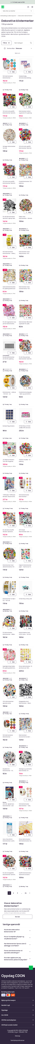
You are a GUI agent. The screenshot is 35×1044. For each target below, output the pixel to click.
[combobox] (17, 10)
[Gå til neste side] (29, 893)
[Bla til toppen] (31, 968)
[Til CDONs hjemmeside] (2, 7)
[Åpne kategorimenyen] (32, 7)
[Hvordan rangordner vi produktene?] (4, 48)
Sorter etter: (11, 48)
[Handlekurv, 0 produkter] (28, 7)
